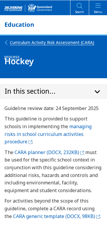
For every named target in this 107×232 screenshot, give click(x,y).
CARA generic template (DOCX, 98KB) (56, 216)
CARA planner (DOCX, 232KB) (49, 152)
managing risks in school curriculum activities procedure (48, 134)
